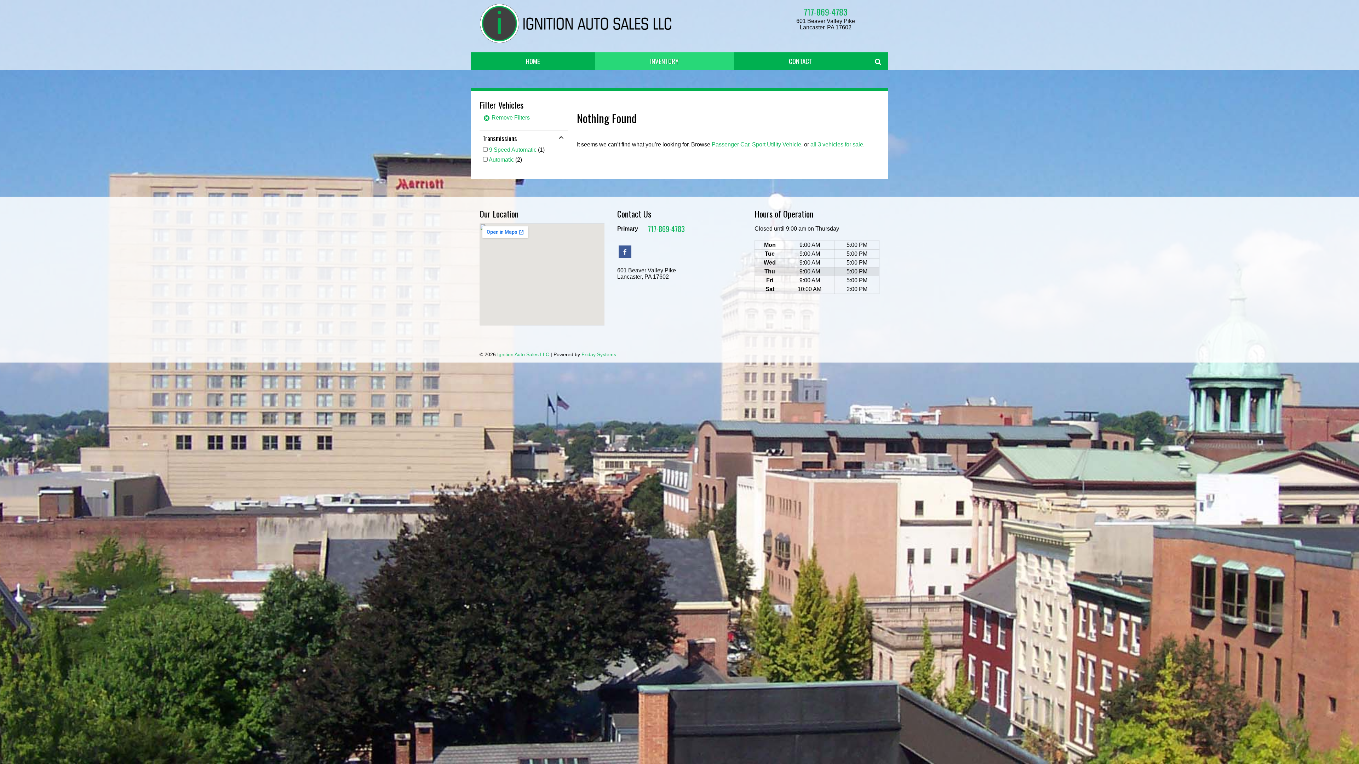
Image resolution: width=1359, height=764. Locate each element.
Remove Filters (510, 118)
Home (533, 61)
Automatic (501, 160)
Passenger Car (730, 144)
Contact (800, 61)
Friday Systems (598, 354)
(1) (517, 150)
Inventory (664, 61)
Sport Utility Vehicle (776, 144)
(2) (505, 160)
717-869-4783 (826, 11)
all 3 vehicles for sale (836, 144)
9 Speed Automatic (513, 150)
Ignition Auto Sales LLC (523, 354)
